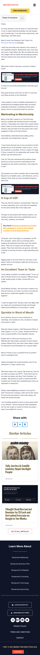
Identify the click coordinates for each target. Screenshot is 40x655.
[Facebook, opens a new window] (17, 620)
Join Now (18, 652)
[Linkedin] (22, 620)
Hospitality (15, 331)
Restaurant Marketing (8, 43)
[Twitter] (27, 620)
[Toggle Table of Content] (20, 18)
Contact (20, 638)
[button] (34, 5)
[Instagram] (13, 620)
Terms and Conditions (20, 632)
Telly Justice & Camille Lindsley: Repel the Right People (18, 469)
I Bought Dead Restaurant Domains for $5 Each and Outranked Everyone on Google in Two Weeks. (18, 514)
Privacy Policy (20, 626)
